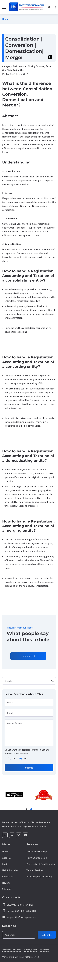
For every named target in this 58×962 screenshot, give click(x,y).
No (25, 758)
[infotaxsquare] (26, 7)
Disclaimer (44, 949)
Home (5, 19)
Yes (14, 758)
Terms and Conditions (11, 949)
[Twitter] (18, 835)
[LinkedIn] (11, 835)
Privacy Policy (30, 949)
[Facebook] (5, 835)
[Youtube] (25, 835)
